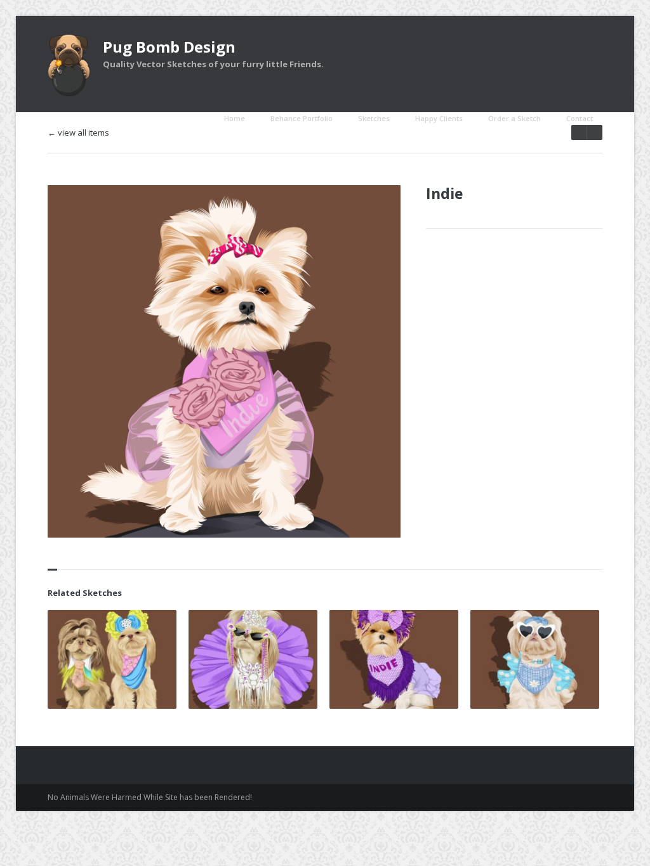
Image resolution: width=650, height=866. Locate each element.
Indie (444, 193)
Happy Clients (439, 118)
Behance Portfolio (301, 118)
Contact (579, 118)
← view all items (78, 133)
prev (594, 132)
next (579, 132)
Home (234, 118)
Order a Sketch (514, 118)
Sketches (374, 118)
